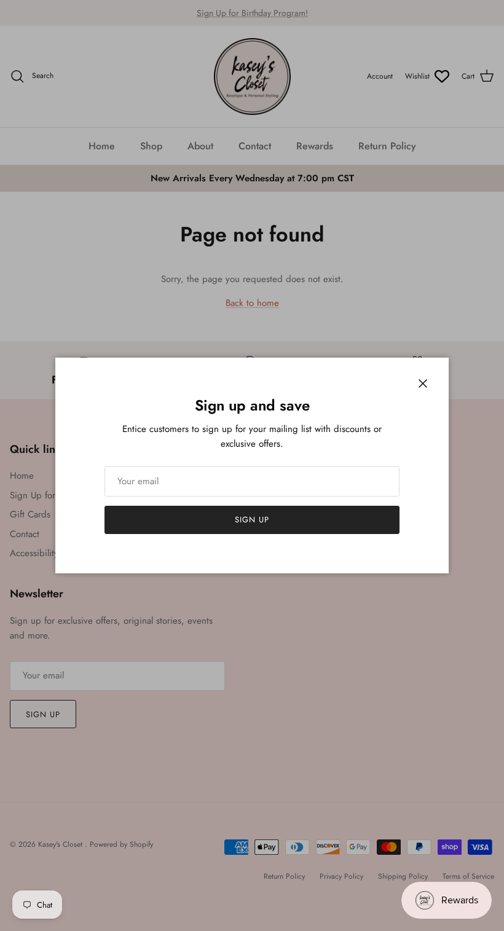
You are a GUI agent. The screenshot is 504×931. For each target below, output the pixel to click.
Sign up (252, 519)
